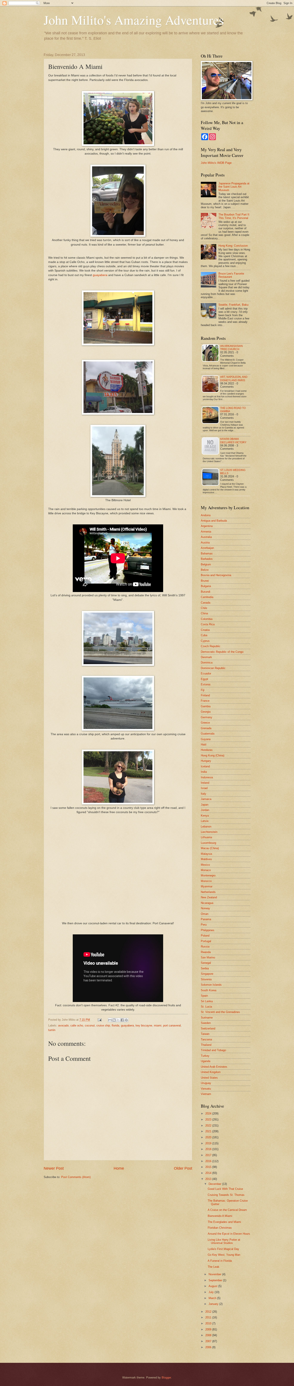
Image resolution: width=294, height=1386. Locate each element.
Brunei (205, 580)
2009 (208, 1329)
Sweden (206, 1023)
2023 (208, 1119)
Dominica (206, 662)
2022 (208, 1125)
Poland (205, 935)
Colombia (206, 619)
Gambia (205, 706)
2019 (208, 1143)
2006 (208, 1347)
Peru (204, 924)
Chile (204, 608)
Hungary (206, 760)
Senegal (206, 962)
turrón (51, 1030)
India (204, 771)
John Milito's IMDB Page (216, 162)
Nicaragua (207, 903)
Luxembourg (208, 842)
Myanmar (206, 886)
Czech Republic (210, 646)
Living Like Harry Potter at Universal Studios (224, 1241)
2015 (208, 1167)
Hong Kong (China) (212, 755)
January (214, 1304)
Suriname (207, 1017)
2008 (208, 1335)
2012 (208, 1311)
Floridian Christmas (220, 1227)
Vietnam (206, 1094)
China (204, 613)
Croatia (205, 630)
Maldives (206, 859)
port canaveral (172, 1025)
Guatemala (207, 733)
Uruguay (206, 1083)
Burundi (205, 591)
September (216, 1280)
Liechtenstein (209, 831)
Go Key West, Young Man (224, 1254)
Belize (205, 569)
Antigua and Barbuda (214, 520)
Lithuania (206, 837)
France (205, 700)
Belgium (206, 564)
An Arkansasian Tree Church (231, 348)
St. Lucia (206, 1006)
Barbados (207, 558)
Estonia (205, 684)
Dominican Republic (213, 668)
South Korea (208, 990)
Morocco (206, 881)
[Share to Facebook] (122, 1020)
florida (115, 1025)
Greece (205, 722)
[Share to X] (118, 1020)
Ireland (205, 782)
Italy (203, 793)
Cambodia (207, 597)
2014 (208, 1173)
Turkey (205, 1055)
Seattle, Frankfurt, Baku (233, 304)
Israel (204, 788)
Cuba (204, 635)
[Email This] (110, 1020)
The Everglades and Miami (224, 1222)
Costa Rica (208, 624)
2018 (208, 1149)
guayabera (100, 275)
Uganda (205, 1061)
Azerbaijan (207, 548)
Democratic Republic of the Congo (222, 651)
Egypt (204, 679)
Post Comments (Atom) (76, 1177)
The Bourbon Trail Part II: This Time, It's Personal (234, 216)
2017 (208, 1155)
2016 (208, 1161)
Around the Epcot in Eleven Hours (229, 1233)
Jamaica (206, 799)
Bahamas (207, 553)
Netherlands (208, 892)
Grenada (206, 728)
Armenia (206, 531)
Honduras (207, 749)
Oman (204, 913)
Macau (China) (210, 848)
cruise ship (103, 1025)
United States (209, 1077)
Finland (205, 695)
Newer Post (54, 1168)
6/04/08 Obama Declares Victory (233, 440)
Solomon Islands (211, 984)
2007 (208, 1341)
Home (119, 1168)
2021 (208, 1131)
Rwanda (206, 952)
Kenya (205, 815)
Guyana (205, 739)
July (212, 1292)
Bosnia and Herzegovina (216, 575)
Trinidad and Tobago (213, 1050)
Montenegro (208, 875)
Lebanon (206, 826)
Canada (205, 602)
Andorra (205, 515)
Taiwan (205, 1033)
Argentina (207, 526)
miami (157, 1025)
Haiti (203, 744)
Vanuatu (206, 1088)
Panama (206, 919)
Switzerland (208, 1028)
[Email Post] (99, 1019)
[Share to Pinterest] (126, 1020)
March (213, 1298)
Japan (204, 804)
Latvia (204, 821)
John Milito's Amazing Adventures (134, 19)
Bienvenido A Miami (220, 1215)
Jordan (205, 810)
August (213, 1286)
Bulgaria (206, 586)
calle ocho (76, 1025)
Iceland (205, 766)
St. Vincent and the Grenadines (220, 1012)
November (215, 1274)
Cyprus (205, 640)
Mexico (205, 864)
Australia (206, 537)
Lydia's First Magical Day (223, 1249)
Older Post (183, 1168)
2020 (208, 1137)
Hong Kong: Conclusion (233, 245)
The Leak (213, 1266)
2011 (208, 1317)
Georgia (205, 711)
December (215, 1184)
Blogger (166, 1377)
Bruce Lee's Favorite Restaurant (231, 275)
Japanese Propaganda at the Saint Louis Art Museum (233, 187)
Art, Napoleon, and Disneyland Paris (234, 378)
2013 (208, 1179)
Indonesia (207, 777)
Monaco (206, 870)
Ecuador (206, 673)
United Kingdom (211, 1072)
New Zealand (209, 897)
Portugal (206, 941)
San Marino (208, 957)
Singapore (207, 973)
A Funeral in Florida (220, 1260)
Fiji (202, 690)
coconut (90, 1025)
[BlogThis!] (114, 1020)
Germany (206, 717)
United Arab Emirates (214, 1066)
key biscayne (144, 1025)
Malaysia (206, 853)
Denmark (206, 657)
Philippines (207, 930)
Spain (204, 995)
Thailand (206, 1044)
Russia (205, 946)
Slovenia (206, 979)
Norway (205, 908)
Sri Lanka (207, 1001)
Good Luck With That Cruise (225, 1188)
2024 (208, 1113)
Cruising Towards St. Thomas (226, 1194)
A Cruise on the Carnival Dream (227, 1209)
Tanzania (206, 1039)
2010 (208, 1323)
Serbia (205, 968)
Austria (205, 542)
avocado (63, 1025)
